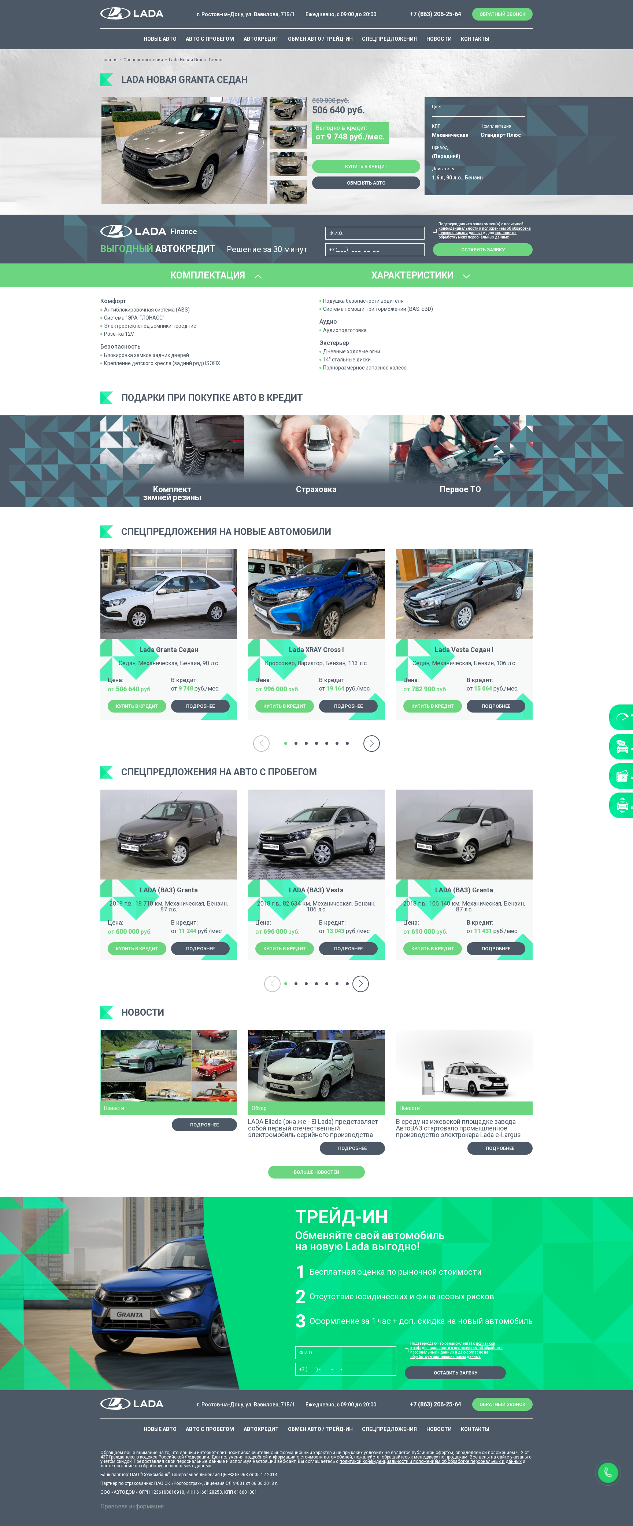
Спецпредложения (389, 39)
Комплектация (208, 275)
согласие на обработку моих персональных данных (477, 235)
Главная (109, 59)
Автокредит (261, 39)
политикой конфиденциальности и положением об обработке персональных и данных (484, 228)
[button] (255, 142)
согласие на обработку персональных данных (162, 1465)
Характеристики (413, 275)
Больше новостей (316, 1172)
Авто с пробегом (210, 39)
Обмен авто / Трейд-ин (320, 39)
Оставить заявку (483, 249)
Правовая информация (132, 1506)
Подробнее (200, 706)
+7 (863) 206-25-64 (435, 14)
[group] (184, 150)
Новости (439, 39)
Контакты (475, 39)
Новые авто (160, 39)
